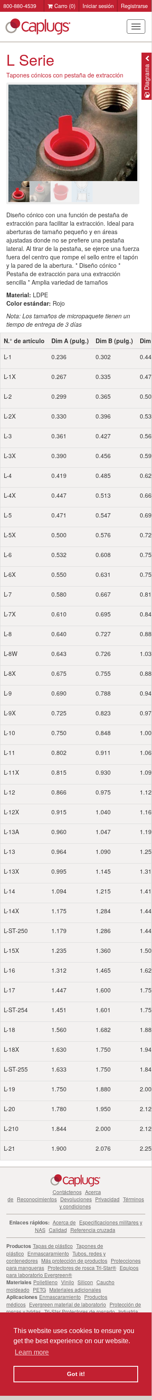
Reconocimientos (37, 1199)
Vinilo (67, 1281)
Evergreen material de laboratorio (67, 1304)
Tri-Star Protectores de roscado (79, 1311)
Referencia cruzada (92, 1229)
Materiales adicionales (75, 1289)
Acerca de (64, 1222)
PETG (39, 1289)
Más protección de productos (74, 1260)
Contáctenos (67, 1191)
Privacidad (107, 1199)
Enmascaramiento (48, 1253)
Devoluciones (76, 1199)
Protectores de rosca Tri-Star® (82, 1267)
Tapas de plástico (53, 1245)
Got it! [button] (76, 1374)
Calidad (58, 1229)
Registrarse (134, 6)
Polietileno (45, 1281)
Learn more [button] (32, 1352)
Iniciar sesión (98, 6)
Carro (64, 6)
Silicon (85, 1281)
